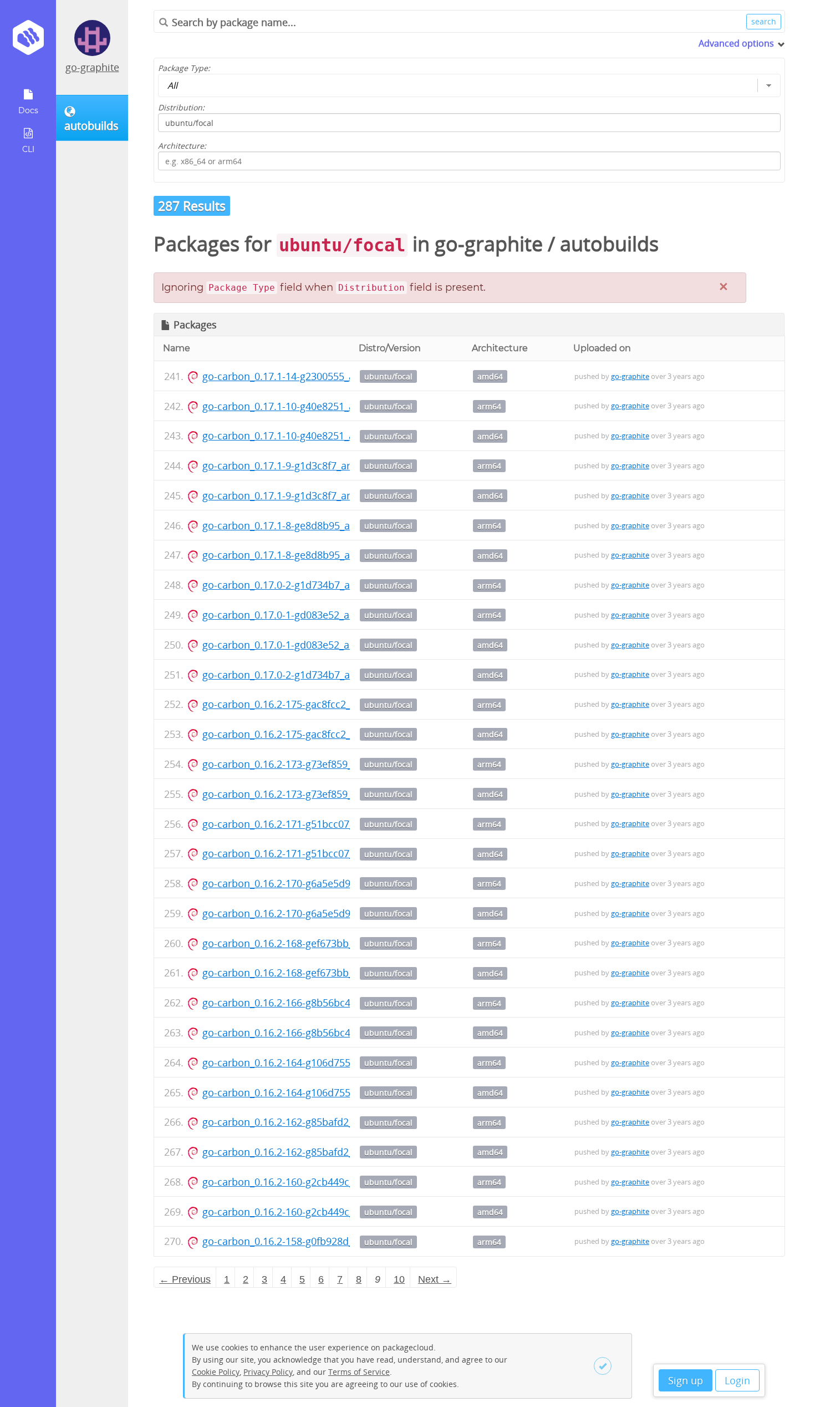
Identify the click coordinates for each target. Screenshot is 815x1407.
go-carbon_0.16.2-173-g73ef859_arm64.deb (302, 764)
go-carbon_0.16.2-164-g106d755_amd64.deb (304, 1092)
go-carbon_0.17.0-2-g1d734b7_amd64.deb (299, 674)
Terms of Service (359, 1371)
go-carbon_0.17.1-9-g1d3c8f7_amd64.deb (298, 495)
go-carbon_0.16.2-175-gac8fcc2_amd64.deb (302, 734)
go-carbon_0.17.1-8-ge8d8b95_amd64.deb (299, 554)
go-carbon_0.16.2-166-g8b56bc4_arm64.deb (303, 1002)
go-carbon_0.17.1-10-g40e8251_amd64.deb (301, 435)
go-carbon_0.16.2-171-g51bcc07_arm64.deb (303, 824)
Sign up (685, 1380)
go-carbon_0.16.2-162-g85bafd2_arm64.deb (303, 1121)
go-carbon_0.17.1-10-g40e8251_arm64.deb (300, 406)
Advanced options (736, 43)
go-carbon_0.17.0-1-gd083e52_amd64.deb (299, 644)
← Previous (185, 1279)
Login (737, 1380)
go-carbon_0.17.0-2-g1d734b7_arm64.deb (298, 584)
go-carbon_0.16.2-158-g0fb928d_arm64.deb (303, 1241)
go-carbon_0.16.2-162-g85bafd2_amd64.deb (304, 1151)
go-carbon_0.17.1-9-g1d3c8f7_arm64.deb (296, 465)
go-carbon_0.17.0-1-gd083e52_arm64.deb (298, 614)
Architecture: (182, 145)
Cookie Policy (216, 1371)
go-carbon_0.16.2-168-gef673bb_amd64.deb (304, 972)
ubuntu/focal (388, 376)
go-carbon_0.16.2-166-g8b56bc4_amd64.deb (304, 1032)
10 (399, 1279)
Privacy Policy (268, 1371)
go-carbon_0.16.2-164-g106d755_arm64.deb (303, 1062)
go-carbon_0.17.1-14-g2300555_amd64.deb (301, 376)
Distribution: (181, 107)
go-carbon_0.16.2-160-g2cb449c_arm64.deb (303, 1181)
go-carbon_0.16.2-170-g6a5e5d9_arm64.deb (303, 883)
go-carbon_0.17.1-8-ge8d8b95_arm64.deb (298, 525)
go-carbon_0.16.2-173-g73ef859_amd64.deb (303, 794)
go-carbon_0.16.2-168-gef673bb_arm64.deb (303, 943)
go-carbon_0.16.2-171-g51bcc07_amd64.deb (304, 853)
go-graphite (92, 67)
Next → (434, 1279)
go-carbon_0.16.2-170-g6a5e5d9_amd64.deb (304, 913)
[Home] (28, 41)
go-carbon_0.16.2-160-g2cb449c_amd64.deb (304, 1211)
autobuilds (609, 243)
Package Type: (184, 68)
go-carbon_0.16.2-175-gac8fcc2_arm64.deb (301, 704)
